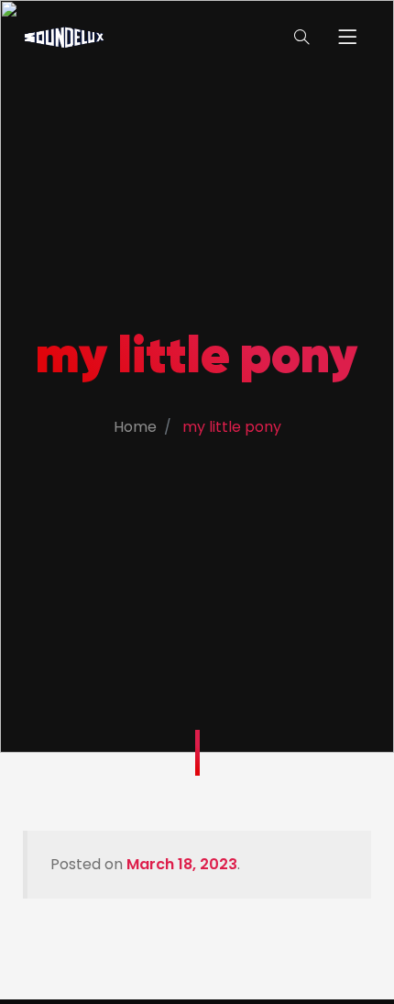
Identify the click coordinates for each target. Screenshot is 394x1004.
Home (135, 426)
